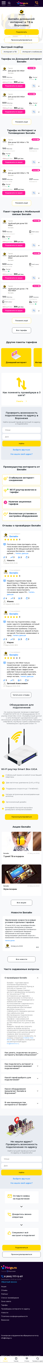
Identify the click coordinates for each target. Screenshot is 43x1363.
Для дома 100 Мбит (16, 71)
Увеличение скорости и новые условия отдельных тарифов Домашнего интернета (20, 921)
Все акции (21, 903)
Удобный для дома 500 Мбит (18, 257)
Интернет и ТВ (10, 52)
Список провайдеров (10, 1298)
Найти (21, 444)
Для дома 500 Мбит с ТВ (18, 173)
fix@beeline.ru (13, 1044)
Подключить (21, 32)
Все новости (21, 959)
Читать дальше (21, 553)
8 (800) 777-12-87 (13, 1276)
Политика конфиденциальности (14, 1316)
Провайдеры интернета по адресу (15, 1309)
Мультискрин (10, 889)
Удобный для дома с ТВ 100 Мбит (18, 290)
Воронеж (22, 5)
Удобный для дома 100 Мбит (18, 224)
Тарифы (4, 1305)
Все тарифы (21, 330)
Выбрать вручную (21, 450)
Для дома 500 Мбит (16, 97)
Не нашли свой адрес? (21, 454)
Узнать (19, 401)
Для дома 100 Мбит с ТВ (18, 142)
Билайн (13, 536)
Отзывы (4, 1290)
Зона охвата (6, 1301)
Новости (4, 1313)
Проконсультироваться (21, 40)
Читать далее (10, 940)
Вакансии (5, 1320)
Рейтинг (4, 1294)
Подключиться (21, 1248)
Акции (3, 1287)
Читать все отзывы (21, 695)
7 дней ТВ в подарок (13, 856)
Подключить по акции (13, 86)
